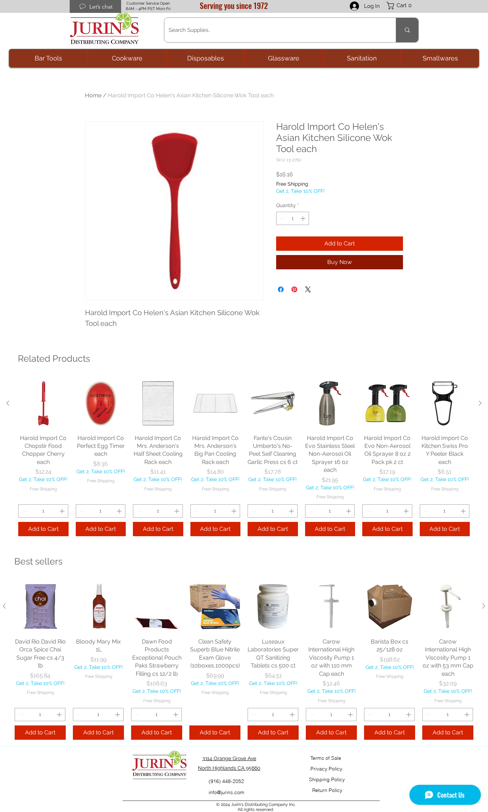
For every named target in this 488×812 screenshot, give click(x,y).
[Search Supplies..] (407, 30)
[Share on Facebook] (281, 289)
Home (93, 95)
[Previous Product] (8, 403)
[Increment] (303, 218)
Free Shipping (292, 184)
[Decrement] (281, 218)
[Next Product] (480, 403)
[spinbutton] (292, 218)
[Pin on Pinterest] (294, 289)
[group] (244, 457)
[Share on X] (308, 289)
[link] (403, 5)
